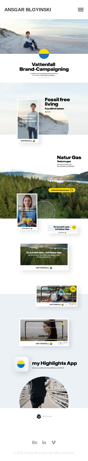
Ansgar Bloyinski (27, 9)
